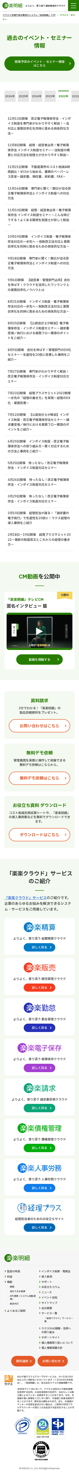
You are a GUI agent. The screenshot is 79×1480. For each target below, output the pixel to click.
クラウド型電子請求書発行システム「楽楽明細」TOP (29, 15)
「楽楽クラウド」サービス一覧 (58, 1320)
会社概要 (46, 1308)
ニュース (46, 1292)
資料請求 (22, 1361)
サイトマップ (49, 1303)
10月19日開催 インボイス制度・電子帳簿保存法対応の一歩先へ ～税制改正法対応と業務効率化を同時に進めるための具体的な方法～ (39, 241)
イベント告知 (49, 1298)
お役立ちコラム (50, 1287)
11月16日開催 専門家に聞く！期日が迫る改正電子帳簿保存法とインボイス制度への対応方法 (39, 193)
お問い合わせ (51, 1361)
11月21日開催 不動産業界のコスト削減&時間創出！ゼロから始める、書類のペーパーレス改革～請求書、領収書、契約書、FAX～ (39, 172)
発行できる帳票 (17, 1291)
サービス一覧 (49, 1313)
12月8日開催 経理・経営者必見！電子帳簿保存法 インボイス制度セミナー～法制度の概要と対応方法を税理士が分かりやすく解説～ (39, 150)
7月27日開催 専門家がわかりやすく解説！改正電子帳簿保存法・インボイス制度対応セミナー (38, 376)
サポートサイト (50, 1338)
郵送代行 (14, 1303)
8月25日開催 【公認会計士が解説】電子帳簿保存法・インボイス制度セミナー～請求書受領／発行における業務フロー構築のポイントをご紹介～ (38, 330)
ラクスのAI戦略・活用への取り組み (56, 1330)
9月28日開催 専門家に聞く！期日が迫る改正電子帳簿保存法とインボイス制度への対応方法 (38, 263)
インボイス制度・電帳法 (55, 1271)
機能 (9, 1282)
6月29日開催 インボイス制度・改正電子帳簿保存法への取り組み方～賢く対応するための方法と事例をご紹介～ (38, 446)
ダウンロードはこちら (39, 835)
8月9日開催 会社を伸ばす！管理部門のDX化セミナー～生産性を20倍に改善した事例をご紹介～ (39, 355)
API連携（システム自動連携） (23, 1298)
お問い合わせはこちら (39, 726)
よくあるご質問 (16, 1311)
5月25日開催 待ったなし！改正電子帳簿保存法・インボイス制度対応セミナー (38, 465)
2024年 (36, 96)
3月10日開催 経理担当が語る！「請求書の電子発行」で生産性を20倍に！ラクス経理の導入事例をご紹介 (39, 518)
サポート (46, 1282)
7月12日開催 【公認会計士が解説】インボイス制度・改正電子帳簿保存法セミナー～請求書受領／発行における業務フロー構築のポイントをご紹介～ (38, 422)
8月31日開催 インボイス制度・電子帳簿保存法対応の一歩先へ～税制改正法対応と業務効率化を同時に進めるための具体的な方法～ (38, 306)
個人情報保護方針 (52, 1348)
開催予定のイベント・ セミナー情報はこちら (40, 64)
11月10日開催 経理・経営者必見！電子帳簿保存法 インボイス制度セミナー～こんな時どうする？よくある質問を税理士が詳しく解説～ (39, 217)
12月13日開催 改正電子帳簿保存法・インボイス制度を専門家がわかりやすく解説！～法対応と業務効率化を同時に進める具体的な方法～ (39, 126)
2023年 (50, 96)
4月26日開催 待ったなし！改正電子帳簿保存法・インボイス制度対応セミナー (38, 482)
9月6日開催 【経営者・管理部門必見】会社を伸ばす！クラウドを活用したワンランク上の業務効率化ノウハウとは (39, 285)
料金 (9, 1277)
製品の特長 (13, 1271)
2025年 (23, 96)
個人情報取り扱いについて (57, 1343)
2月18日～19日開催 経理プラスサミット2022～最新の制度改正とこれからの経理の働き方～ (39, 539)
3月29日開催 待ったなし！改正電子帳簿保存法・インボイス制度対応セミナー (38, 499)
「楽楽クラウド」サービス (25, 898)
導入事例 (46, 1277)
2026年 (10, 96)
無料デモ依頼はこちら (39, 778)
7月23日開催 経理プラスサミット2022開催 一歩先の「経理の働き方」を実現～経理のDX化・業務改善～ (41, 398)
